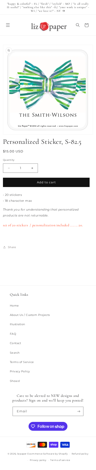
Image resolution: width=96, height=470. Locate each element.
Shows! (15, 381)
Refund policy (80, 453)
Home (14, 305)
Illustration (17, 324)
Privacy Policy (20, 371)
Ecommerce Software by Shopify (47, 453)
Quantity (9, 159)
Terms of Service (22, 362)
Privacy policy (38, 460)
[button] (7, 25)
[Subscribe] (79, 411)
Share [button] (12, 247)
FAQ (13, 334)
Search (15, 352)
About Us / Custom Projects (30, 315)
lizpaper (22, 453)
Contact (15, 343)
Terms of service (60, 460)
